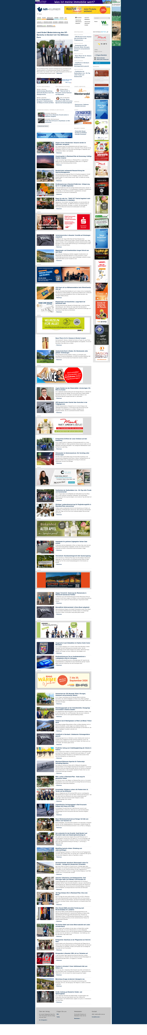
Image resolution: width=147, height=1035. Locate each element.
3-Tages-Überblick (101, 55)
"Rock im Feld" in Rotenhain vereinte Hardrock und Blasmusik (64, 92)
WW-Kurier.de (78, 21)
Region (39, 17)
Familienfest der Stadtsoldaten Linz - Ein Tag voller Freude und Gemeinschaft (73, 491)
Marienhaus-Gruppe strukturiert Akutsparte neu (70, 979)
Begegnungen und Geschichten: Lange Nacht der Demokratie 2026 (70, 302)
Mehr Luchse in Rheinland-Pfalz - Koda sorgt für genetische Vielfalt (70, 777)
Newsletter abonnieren (80, 106)
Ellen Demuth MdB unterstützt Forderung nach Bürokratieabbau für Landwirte (70, 909)
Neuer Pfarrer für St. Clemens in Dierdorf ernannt (71, 338)
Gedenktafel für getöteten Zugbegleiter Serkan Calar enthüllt (71, 542)
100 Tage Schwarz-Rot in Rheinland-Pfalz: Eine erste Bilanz (72, 893)
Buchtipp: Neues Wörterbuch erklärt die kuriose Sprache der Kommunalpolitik (64, 100)
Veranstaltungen (47, 21)
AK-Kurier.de (78, 20)
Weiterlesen (59, 73)
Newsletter (77, 23)
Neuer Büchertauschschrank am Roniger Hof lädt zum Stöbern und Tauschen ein (72, 820)
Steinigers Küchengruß (80, 134)
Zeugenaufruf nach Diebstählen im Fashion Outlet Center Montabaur (73, 644)
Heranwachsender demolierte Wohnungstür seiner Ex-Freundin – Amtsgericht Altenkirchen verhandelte (72, 863)
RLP (66, 17)
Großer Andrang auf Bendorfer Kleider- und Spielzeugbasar (69, 993)
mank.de (97, 62)
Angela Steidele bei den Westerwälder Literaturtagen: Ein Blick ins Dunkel (73, 389)
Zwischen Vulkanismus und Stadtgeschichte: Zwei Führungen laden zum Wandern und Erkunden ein (71, 878)
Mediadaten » (77, 1018)
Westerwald (41, 25)
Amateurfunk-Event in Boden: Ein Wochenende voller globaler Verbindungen (72, 352)
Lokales (39, 21)
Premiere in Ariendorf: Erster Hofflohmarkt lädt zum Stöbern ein (71, 967)
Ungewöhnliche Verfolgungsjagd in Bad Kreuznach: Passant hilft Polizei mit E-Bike (71, 805)
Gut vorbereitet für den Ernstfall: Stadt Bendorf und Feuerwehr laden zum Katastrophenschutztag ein (71, 834)
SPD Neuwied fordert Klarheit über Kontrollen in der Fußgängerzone (82, 38)
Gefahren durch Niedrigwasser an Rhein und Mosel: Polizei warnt (73, 721)
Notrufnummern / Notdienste (82, 104)
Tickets (95, 21)
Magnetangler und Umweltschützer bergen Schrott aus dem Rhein (72, 251)
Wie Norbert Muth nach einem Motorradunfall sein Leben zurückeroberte (73, 925)
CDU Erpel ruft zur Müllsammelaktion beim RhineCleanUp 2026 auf (73, 288)
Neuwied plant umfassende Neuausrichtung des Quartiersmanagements (70, 171)
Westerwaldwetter (101, 58)
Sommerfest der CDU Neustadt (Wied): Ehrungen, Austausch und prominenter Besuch (71, 694)
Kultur (61, 17)
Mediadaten (87, 19)
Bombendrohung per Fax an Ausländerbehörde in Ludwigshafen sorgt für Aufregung (71, 657)
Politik (44, 17)
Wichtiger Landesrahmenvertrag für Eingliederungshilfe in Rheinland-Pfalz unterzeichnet (73, 505)
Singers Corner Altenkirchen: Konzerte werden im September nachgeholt (71, 143)
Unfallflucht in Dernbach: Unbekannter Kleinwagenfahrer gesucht (73, 735)
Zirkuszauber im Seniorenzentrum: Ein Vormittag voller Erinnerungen (72, 454)
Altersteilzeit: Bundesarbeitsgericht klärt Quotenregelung (73, 556)
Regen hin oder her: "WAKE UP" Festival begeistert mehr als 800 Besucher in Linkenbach (73, 199)
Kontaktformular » (96, 1017)
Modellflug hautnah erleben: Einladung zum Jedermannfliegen (69, 849)
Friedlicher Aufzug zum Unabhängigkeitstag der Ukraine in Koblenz (73, 749)
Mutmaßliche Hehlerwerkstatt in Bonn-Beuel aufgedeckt (72, 607)
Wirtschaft (50, 17)
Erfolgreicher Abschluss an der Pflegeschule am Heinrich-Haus (73, 940)
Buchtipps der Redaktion (81, 132)
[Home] (37, 13)
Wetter (66, 21)
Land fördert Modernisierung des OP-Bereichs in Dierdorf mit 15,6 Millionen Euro (52, 34)
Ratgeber (55, 21)
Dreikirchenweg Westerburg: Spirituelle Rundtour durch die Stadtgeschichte (45, 92)
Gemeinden (60, 21)
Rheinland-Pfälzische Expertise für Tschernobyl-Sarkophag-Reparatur (70, 762)
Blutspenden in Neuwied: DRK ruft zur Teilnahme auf (72, 953)
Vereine (56, 17)
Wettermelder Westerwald (103, 59)
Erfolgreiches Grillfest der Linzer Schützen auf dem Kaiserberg (71, 439)
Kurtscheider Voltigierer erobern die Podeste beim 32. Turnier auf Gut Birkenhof (72, 790)
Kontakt (86, 25)
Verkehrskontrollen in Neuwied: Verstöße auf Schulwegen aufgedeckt (73, 236)
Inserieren (87, 17)
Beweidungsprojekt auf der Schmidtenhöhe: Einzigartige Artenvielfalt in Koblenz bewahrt (73, 708)
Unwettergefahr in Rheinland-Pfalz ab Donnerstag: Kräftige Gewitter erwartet (73, 157)
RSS (58, 1014)
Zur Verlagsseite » (43, 1020)
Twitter (58, 1017)
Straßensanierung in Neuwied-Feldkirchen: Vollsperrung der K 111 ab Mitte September (73, 185)
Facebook (79, 17)
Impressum (87, 23)
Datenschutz (87, 21)
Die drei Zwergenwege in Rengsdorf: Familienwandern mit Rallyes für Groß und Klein (45, 100)
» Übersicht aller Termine (43, 126)
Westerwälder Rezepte (80, 131)
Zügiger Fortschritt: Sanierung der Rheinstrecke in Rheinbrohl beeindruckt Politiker (71, 594)
